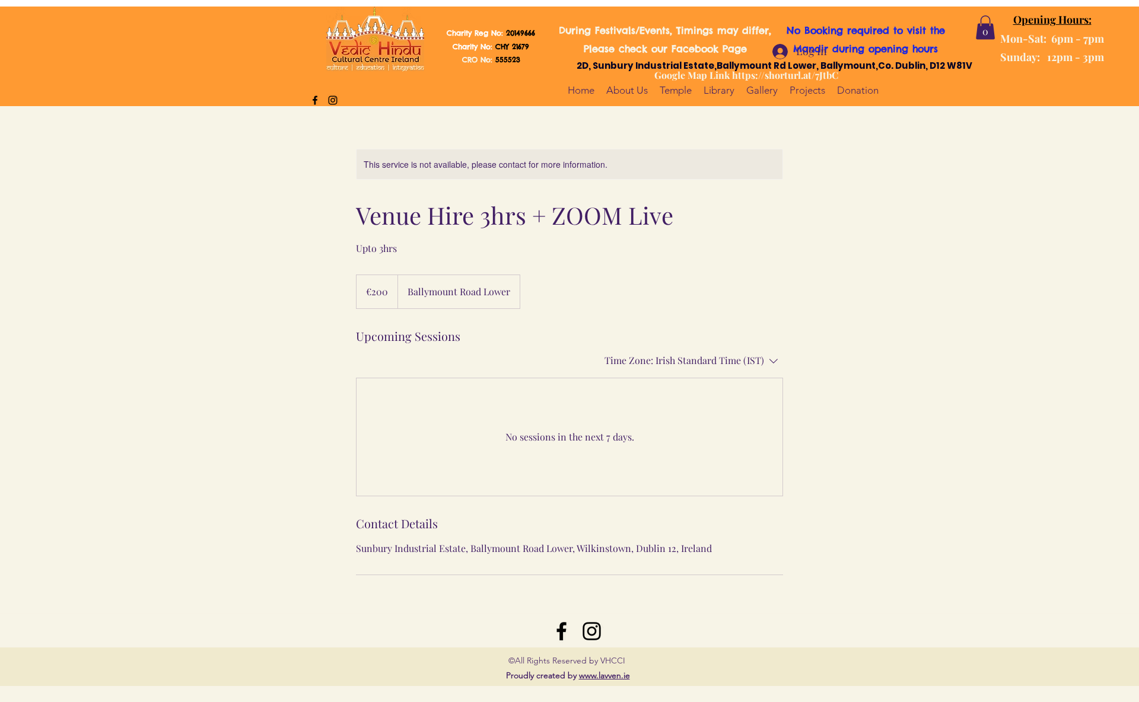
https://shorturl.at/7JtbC (785, 75)
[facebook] (315, 100)
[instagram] (333, 100)
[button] (985, 27)
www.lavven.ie (604, 675)
